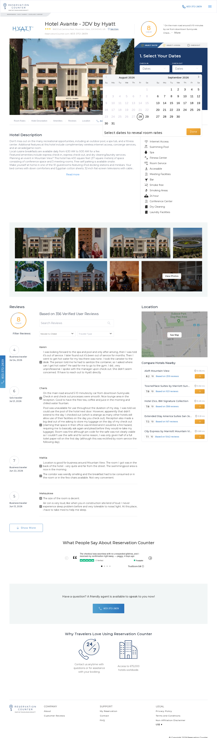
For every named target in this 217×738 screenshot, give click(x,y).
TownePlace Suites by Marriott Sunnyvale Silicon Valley (167, 386)
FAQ (102, 720)
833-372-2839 (194, 6)
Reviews (72, 121)
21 (140, 110)
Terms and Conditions (168, 715)
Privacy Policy (164, 711)
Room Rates (19, 121)
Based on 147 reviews (167, 421)
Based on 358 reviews (167, 406)
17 (113, 110)
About (47, 711)
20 (133, 110)
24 (113, 116)
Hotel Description (39, 121)
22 (147, 110)
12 (126, 103)
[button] (79, 29)
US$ (159, 724)
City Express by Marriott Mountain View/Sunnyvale (168, 431)
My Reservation (108, 711)
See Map (174, 335)
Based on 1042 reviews (167, 436)
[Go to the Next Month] (198, 77)
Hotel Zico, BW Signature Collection (166, 401)
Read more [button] (73, 174)
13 (133, 103)
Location (86, 121)
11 (120, 103)
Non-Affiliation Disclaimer (170, 720)
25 (120, 116)
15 (147, 103)
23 (106, 116)
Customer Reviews (54, 715)
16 (106, 110)
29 (147, 116)
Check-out (177, 63)
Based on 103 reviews (167, 391)
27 (133, 116)
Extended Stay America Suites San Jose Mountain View (168, 416)
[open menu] (210, 6)
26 (126, 116)
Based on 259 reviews (167, 376)
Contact (104, 715)
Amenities (57, 121)
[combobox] (57, 334)
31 (113, 123)
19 (126, 110)
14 (140, 103)
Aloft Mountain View (157, 370)
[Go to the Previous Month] (106, 77)
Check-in (144, 63)
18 (120, 110)
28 (140, 116)
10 (113, 103)
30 (106, 123)
